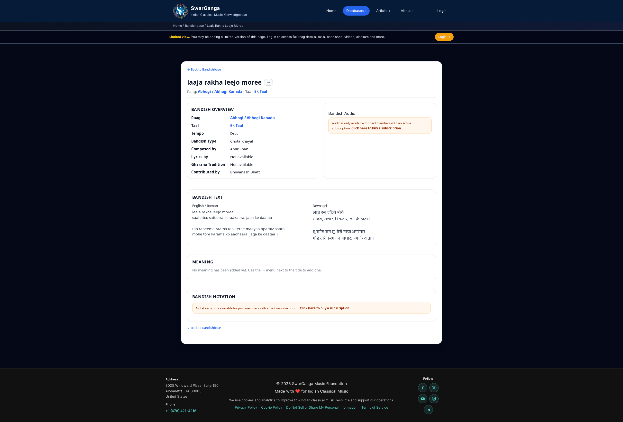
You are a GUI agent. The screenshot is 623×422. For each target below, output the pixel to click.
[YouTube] (422, 398)
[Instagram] (434, 398)
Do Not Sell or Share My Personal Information (321, 407)
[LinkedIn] (428, 409)
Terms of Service (374, 407)
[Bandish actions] (268, 82)
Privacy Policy (246, 407)
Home (331, 11)
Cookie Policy (271, 407)
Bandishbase (194, 25)
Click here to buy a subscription (376, 128)
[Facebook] (422, 387)
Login (441, 11)
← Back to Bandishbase (204, 69)
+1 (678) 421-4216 (180, 411)
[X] (434, 387)
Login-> (444, 37)
